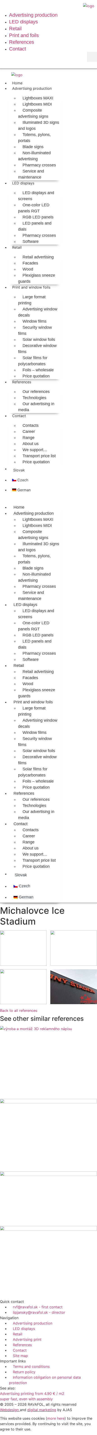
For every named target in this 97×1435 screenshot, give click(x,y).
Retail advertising (38, 257)
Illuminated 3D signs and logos (38, 125)
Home (17, 83)
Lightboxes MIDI (37, 104)
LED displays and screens (36, 196)
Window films (34, 321)
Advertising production (32, 88)
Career (29, 431)
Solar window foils (39, 339)
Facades (30, 263)
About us (31, 443)
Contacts (31, 425)
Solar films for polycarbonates (32, 361)
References (21, 382)
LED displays (23, 183)
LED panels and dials (34, 226)
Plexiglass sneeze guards (36, 278)
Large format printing (32, 300)
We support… (35, 450)
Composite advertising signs (33, 113)
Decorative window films (37, 348)
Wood (28, 269)
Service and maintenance (31, 174)
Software (31, 241)
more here (56, 1418)
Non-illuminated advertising (34, 156)
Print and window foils (31, 287)
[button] (92, 57)
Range (29, 437)
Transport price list (39, 456)
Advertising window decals (37, 312)
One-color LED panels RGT (33, 208)
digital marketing (41, 1409)
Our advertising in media (36, 407)
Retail (17, 247)
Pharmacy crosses (39, 165)
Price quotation (36, 376)
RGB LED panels (38, 217)
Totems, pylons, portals (34, 137)
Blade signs (33, 147)
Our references (36, 391)
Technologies (34, 397)
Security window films (35, 330)
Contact (19, 415)
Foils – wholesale (38, 370)
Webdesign (9, 1409)
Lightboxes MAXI (38, 98)
